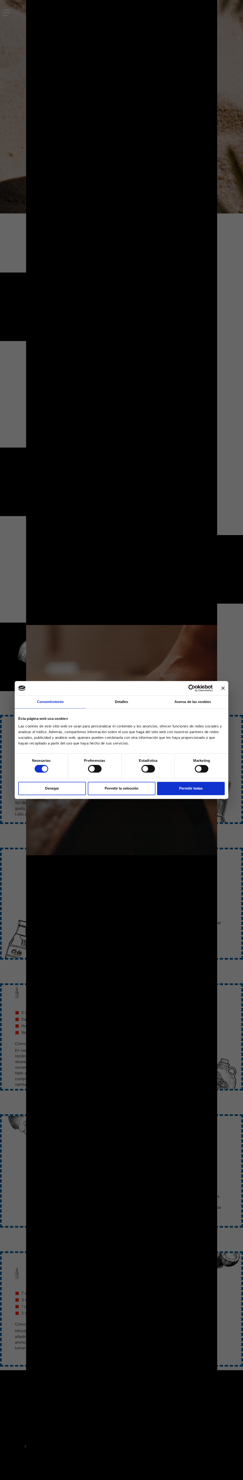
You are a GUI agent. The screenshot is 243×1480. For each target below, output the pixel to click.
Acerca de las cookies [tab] (192, 702)
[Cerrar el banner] (223, 688)
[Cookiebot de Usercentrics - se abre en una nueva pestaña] (192, 688)
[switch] (95, 769)
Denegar (52, 788)
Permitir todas (191, 788)
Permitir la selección (121, 788)
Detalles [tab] (121, 702)
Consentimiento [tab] (50, 702)
